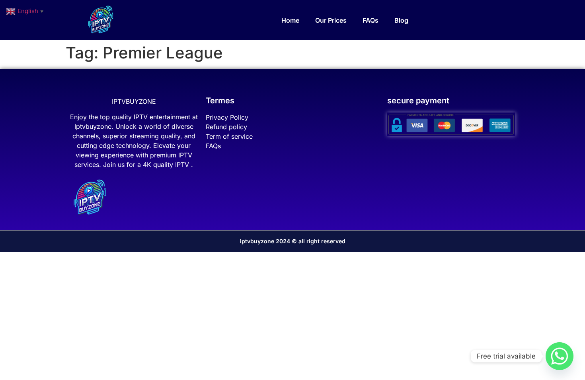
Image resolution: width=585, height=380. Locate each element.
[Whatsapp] (559, 356)
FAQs (370, 20)
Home (290, 20)
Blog (401, 20)
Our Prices (331, 20)
